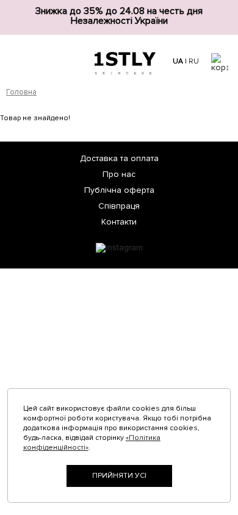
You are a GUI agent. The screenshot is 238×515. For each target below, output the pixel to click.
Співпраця (119, 206)
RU (194, 61)
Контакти (119, 222)
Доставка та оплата (119, 158)
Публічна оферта (119, 190)
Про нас (119, 174)
